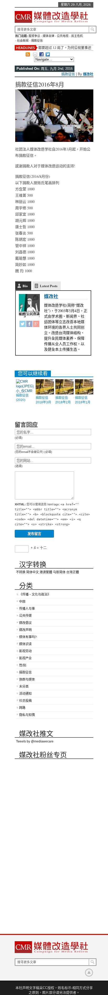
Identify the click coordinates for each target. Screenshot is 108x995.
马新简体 (59, 572)
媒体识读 (25, 644)
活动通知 (25, 694)
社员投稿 (25, 701)
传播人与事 (27, 609)
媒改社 (88, 74)
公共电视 (62, 36)
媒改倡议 (25, 623)
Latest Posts (48, 285)
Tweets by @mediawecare (34, 741)
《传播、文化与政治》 (35, 594)
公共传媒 (25, 616)
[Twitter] (22, 325)
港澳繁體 (46, 572)
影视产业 (25, 658)
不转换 (20, 572)
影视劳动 (25, 651)
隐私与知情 (27, 715)
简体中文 (32, 572)
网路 (22, 708)
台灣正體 (72, 572)
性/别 (22, 665)
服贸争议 (34, 36)
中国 (22, 601)
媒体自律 (48, 36)
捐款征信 (37, 40)
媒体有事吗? (28, 637)
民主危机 (77, 36)
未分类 (24, 686)
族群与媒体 (27, 679)
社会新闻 (23, 40)
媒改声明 (25, 630)
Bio (25, 285)
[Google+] (36, 325)
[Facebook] (29, 325)
